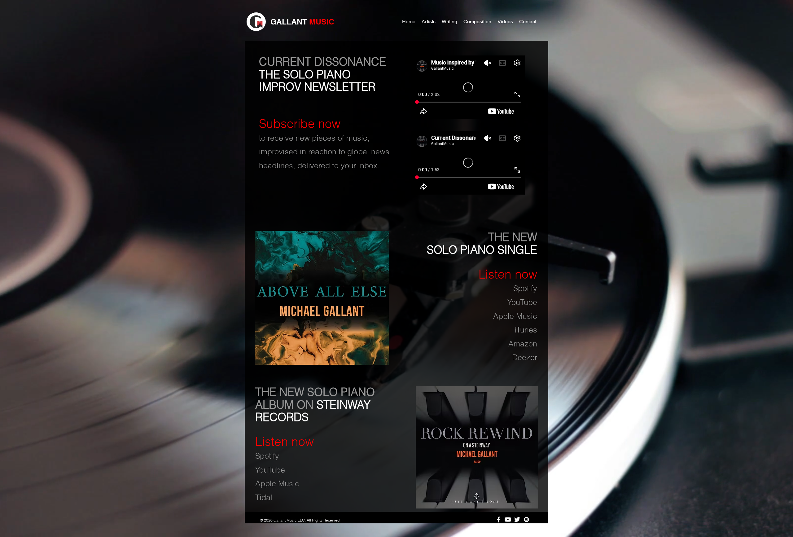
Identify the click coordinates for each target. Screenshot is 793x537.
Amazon (522, 343)
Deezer (524, 357)
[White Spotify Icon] (526, 519)
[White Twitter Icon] (517, 519)
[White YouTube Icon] (508, 519)
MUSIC (321, 21)
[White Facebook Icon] (498, 519)
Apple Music (515, 316)
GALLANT (289, 21)
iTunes (526, 329)
